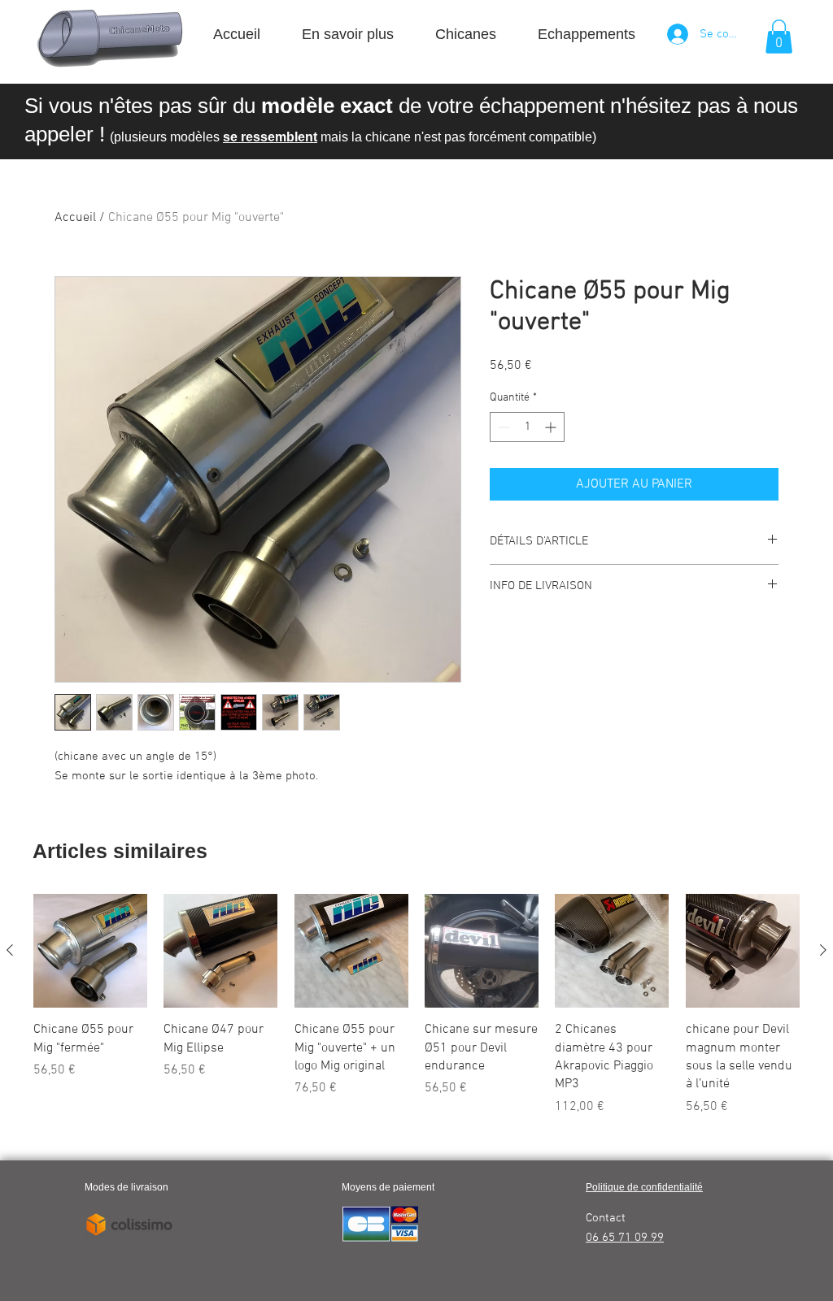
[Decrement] (502, 427)
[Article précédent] (10, 950)
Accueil (75, 218)
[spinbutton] (527, 427)
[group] (416, 1005)
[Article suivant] (823, 950)
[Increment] (552, 427)
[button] (779, 37)
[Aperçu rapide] (90, 951)
